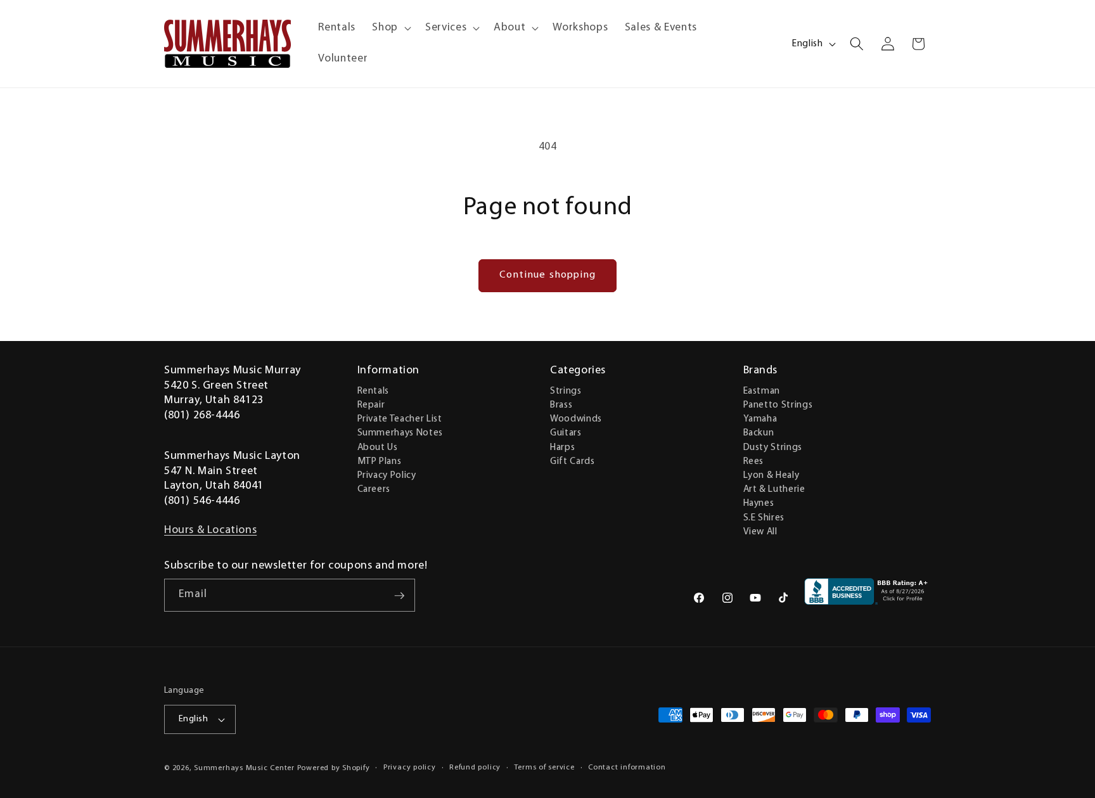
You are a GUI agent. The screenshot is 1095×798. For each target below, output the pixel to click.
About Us (377, 447)
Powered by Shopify (333, 768)
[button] (390, 28)
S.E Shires (764, 517)
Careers (374, 489)
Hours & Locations (210, 530)
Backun (758, 433)
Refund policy (475, 767)
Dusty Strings (773, 447)
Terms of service (544, 767)
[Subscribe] (399, 595)
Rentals (373, 390)
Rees (753, 461)
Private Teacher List (399, 418)
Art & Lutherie (774, 489)
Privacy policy (409, 767)
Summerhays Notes (400, 433)
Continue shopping (547, 275)
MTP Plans (379, 461)
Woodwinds (576, 418)
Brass (561, 404)
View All (760, 531)
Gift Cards (572, 461)
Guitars (566, 433)
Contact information (627, 767)
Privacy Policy (386, 475)
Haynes (758, 503)
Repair (371, 404)
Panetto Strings (778, 404)
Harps (562, 447)
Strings (566, 390)
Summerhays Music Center (244, 768)
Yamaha (760, 418)
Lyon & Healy (771, 475)
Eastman (762, 390)
